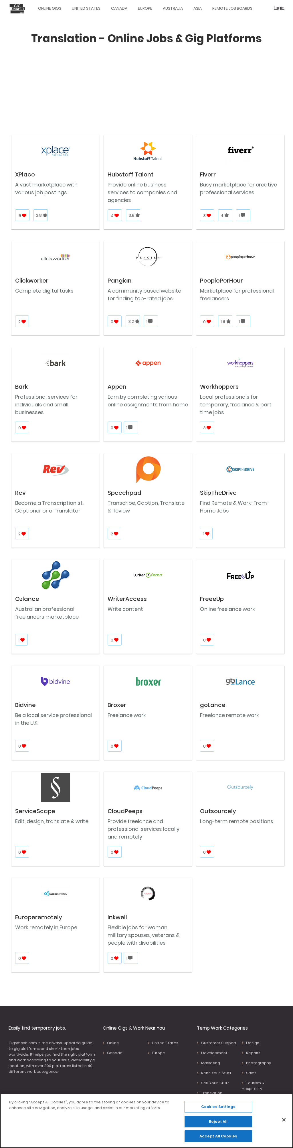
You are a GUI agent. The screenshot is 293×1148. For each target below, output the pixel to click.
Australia (173, 8)
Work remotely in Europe (46, 927)
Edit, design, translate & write (51, 821)
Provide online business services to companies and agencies (142, 192)
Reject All (218, 1121)
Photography (258, 1063)
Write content (125, 609)
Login (279, 8)
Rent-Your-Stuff (216, 1073)
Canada (119, 8)
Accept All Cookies (218, 1136)
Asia (197, 8)
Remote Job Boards (232, 8)
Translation (211, 1093)
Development (214, 1053)
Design (252, 1043)
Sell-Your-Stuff (215, 1083)
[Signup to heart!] (24, 215)
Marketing (210, 1063)
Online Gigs (49, 8)
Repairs (253, 1053)
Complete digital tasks (44, 290)
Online (113, 1043)
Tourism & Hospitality (253, 1085)
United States (86, 8)
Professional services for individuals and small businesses (46, 404)
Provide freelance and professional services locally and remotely (143, 829)
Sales (251, 1073)
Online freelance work (227, 609)
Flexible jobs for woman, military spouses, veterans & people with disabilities (144, 935)
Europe (145, 8)
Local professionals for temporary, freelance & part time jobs (236, 404)
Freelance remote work (229, 715)
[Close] (284, 1120)
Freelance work (127, 715)
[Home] (19, 8)
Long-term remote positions (236, 821)
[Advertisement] (146, 91)
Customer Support (219, 1043)
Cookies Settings (218, 1106)
